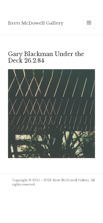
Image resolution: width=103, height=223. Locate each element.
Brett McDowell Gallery (36, 23)
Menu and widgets (89, 28)
